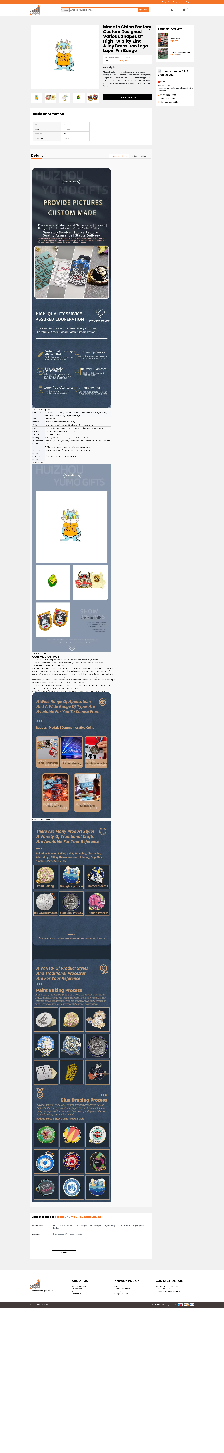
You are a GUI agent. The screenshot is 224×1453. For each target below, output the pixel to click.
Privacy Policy (119, 1286)
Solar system (175, 39)
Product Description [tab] (119, 156)
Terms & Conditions (122, 1289)
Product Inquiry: (38, 1225)
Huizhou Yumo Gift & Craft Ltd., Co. (79, 1217)
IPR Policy (117, 1291)
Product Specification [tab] (140, 156)
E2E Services (77, 1289)
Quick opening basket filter (180, 52)
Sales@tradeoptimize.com (167, 1286)
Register (189, 2)
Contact (171, 2)
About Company (79, 1286)
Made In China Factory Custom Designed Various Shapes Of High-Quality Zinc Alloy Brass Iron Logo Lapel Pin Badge (99, 1226)
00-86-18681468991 (168, 95)
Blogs (74, 1291)
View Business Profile (169, 102)
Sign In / (180, 2)
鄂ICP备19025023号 (121, 1294)
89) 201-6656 (164, 1289)
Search (144, 10)
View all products (167, 98)
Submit (64, 1252)
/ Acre (176, 55)
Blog (164, 2)
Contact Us (76, 1294)
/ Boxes (176, 41)
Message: (36, 1234)
